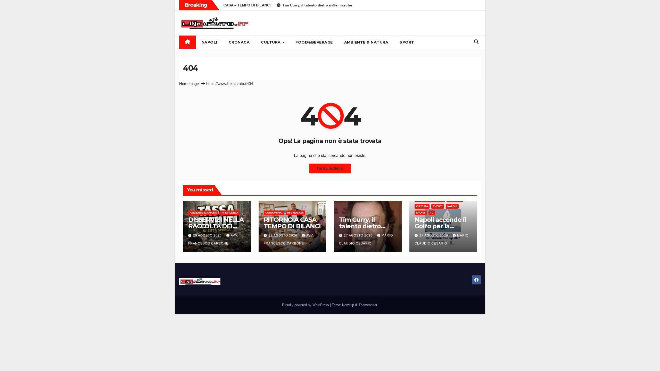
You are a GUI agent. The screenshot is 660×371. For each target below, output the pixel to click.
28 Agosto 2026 (283, 235)
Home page (189, 83)
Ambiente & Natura (366, 42)
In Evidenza (230, 212)
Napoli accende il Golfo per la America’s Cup (440, 226)
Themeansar (368, 305)
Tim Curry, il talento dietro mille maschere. (363, 226)
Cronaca (239, 42)
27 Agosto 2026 (359, 235)
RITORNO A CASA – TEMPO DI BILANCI (292, 223)
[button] (476, 42)
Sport (407, 42)
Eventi (437, 206)
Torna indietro (330, 168)
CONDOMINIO (273, 212)
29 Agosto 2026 (208, 235)
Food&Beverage (314, 42)
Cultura (271, 42)
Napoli (209, 42)
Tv (431, 212)
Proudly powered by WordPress (306, 305)
